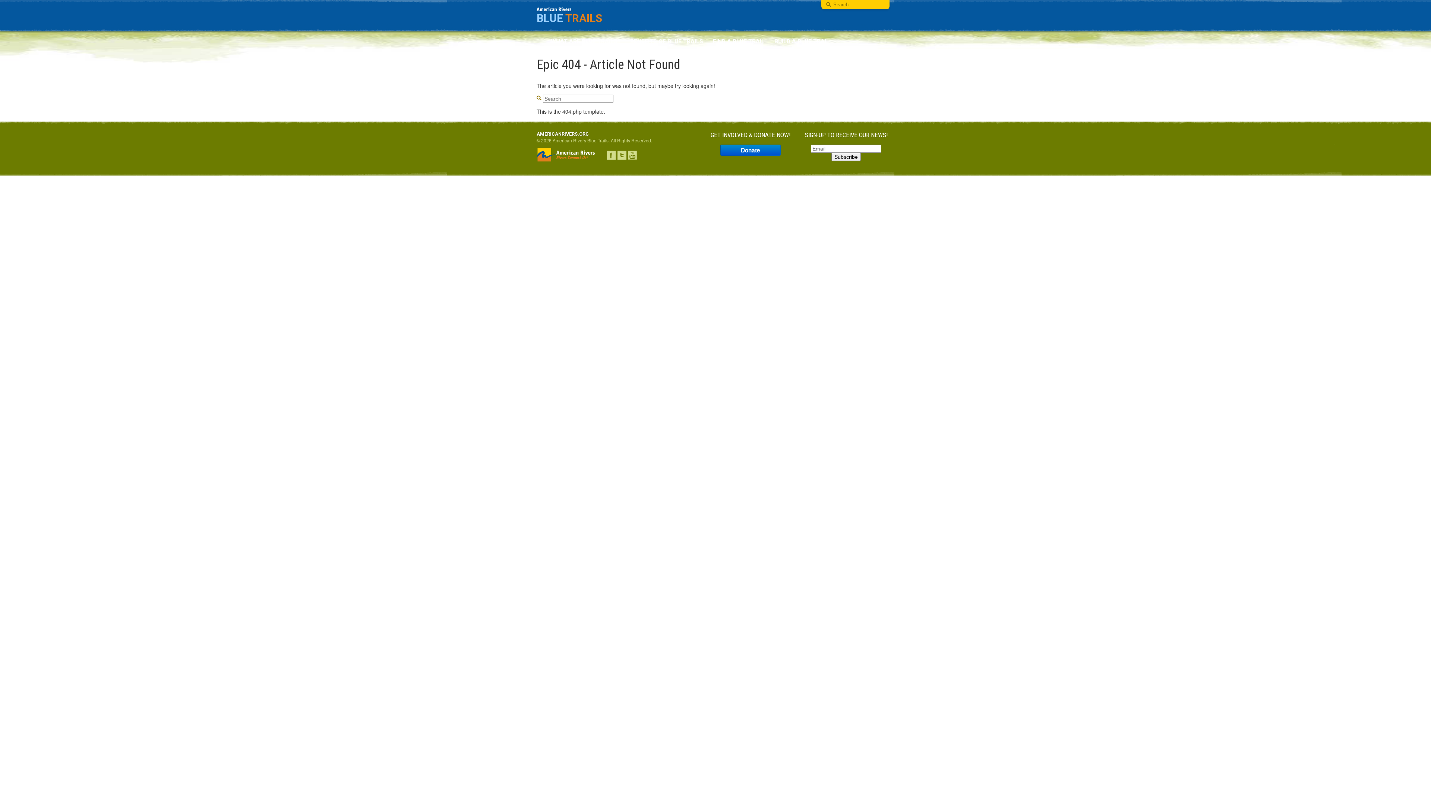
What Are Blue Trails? (585, 41)
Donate (750, 150)
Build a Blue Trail (802, 41)
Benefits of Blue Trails (666, 41)
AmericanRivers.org (563, 134)
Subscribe (846, 157)
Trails (569, 18)
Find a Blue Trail (739, 41)
